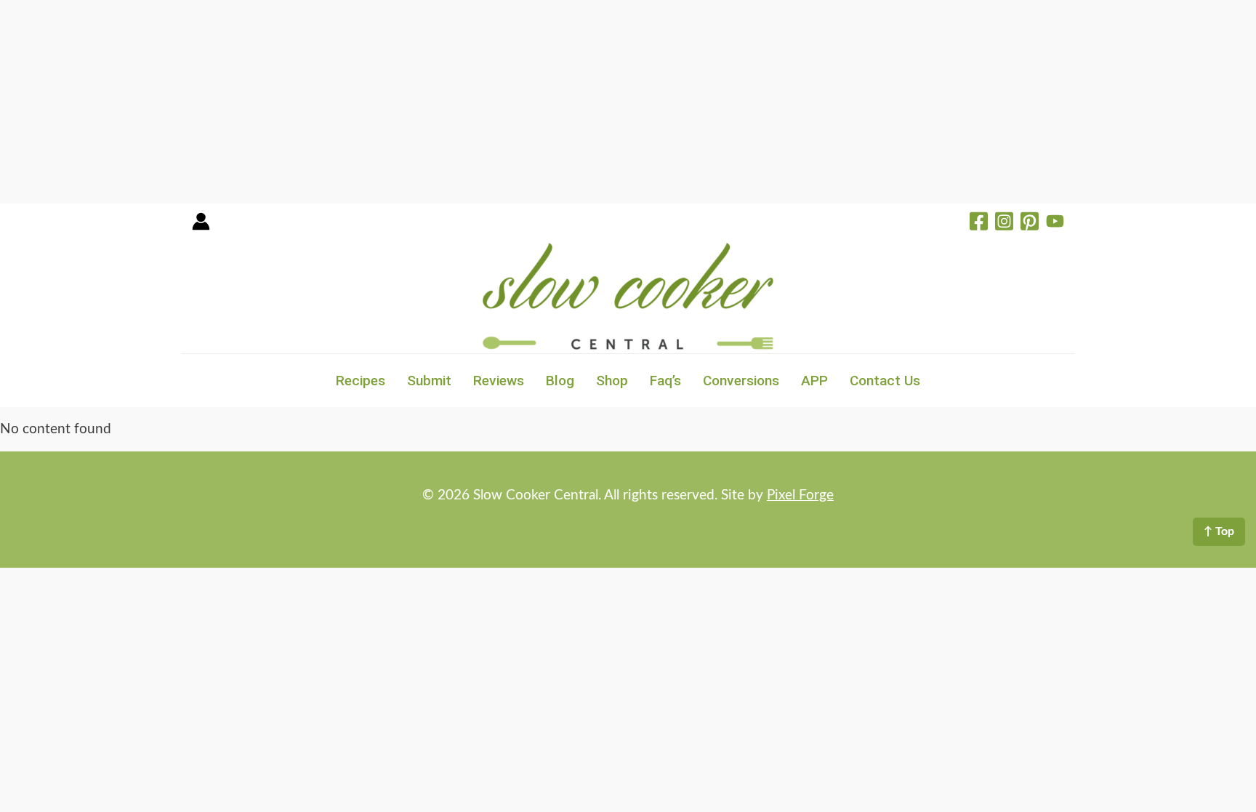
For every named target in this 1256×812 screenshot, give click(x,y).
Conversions (741, 380)
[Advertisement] (436, 102)
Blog (560, 380)
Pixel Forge (800, 495)
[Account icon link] (201, 226)
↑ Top (1219, 531)
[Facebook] (979, 223)
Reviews (498, 380)
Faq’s (665, 380)
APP (814, 380)
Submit (429, 380)
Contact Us (885, 380)
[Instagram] (1004, 223)
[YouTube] (1055, 223)
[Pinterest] (1029, 223)
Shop (612, 380)
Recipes (360, 380)
